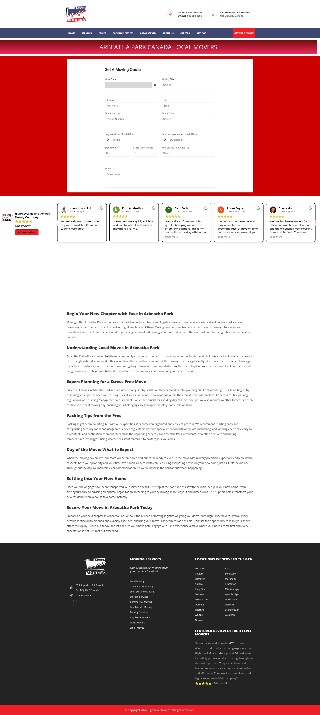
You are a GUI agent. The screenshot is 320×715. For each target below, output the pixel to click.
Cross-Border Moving (142, 586)
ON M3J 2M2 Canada (236, 14)
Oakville (199, 604)
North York (231, 599)
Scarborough (232, 609)
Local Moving (137, 581)
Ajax (227, 568)
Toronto (199, 568)
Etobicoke (230, 573)
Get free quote (244, 33)
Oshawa (199, 594)
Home (71, 33)
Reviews (201, 33)
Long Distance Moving (142, 591)
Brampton (230, 583)
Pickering (230, 604)
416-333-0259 (195, 12)
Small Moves (137, 627)
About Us (168, 33)
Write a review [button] (27, 232)
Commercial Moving (141, 601)
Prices (102, 33)
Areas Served (148, 33)
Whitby (199, 614)
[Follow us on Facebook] (73, 601)
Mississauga (232, 589)
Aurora (199, 583)
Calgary (199, 573)
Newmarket (201, 599)
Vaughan (230, 614)
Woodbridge (232, 594)
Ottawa (199, 620)
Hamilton (200, 578)
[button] (315, 223)
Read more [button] (171, 237)
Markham (230, 578)
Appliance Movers (140, 617)
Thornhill (200, 609)
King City (200, 589)
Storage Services (139, 596)
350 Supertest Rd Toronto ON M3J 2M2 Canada (91, 587)
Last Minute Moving (141, 607)
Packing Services (123, 33)
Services (87, 33)
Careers (185, 33)
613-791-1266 (194, 15)
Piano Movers (137, 622)
